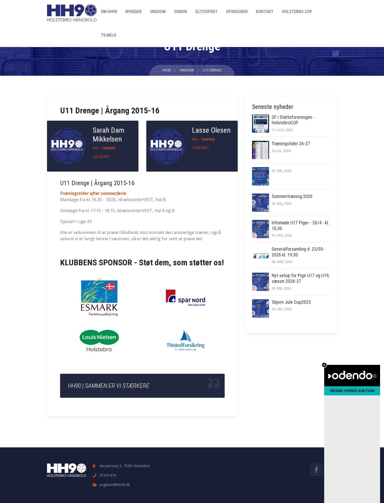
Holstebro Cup (297, 11)
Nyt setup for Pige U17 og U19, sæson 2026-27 (300, 278)
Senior (180, 11)
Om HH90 (109, 11)
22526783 (101, 156)
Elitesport (206, 11)
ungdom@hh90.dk (114, 484)
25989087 (200, 147)
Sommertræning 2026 (292, 196)
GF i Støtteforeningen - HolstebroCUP (293, 120)
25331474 (107, 475)
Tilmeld (108, 35)
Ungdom (158, 11)
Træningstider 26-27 (291, 143)
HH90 (166, 70)
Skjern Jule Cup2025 (291, 302)
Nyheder (133, 11)
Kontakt (265, 11)
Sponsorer (237, 11)
